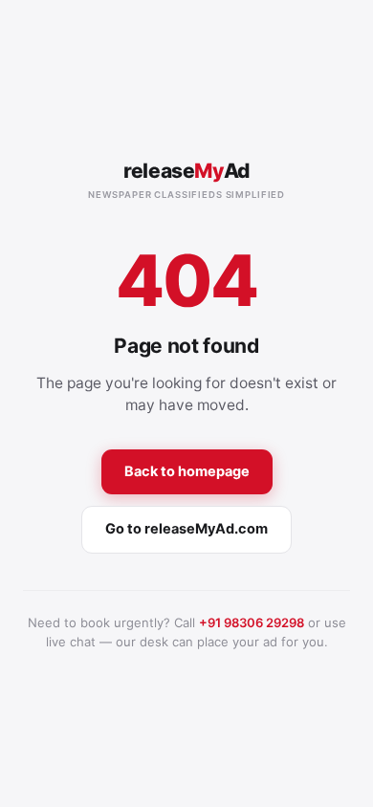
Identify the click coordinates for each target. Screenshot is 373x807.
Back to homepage (187, 471)
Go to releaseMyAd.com (186, 528)
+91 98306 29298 (251, 622)
